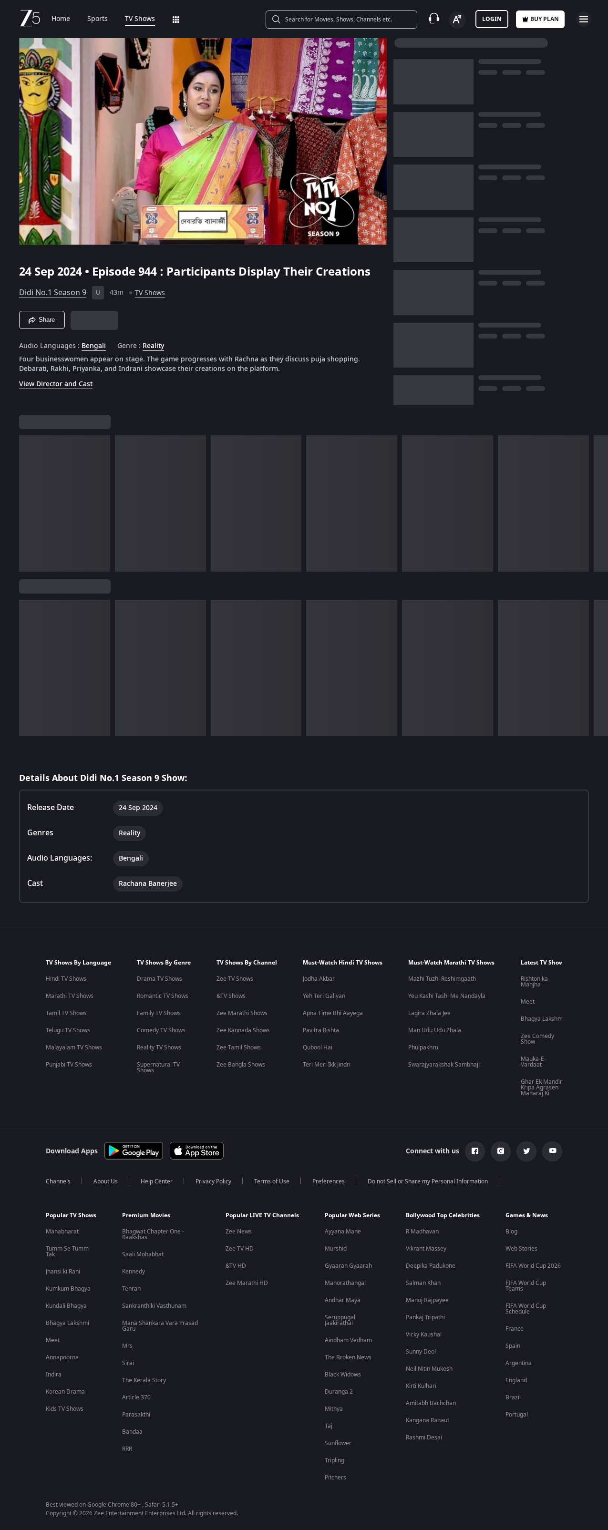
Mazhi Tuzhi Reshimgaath (442, 979)
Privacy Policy (213, 1181)
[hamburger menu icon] (583, 19)
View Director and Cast (56, 384)
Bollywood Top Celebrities (443, 1215)
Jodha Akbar (319, 979)
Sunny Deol (421, 1351)
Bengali (94, 346)
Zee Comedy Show (537, 1039)
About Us (105, 1181)
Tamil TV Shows (66, 1013)
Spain (512, 1346)
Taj (328, 1426)
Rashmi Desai (424, 1437)
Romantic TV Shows (162, 996)
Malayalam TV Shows (74, 1047)
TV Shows (140, 19)
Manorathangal (345, 1283)
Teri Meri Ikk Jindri (326, 1064)
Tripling (334, 1460)
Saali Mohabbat (143, 1254)
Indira (54, 1374)
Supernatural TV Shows (158, 1067)
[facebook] (475, 1151)
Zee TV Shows (234, 979)
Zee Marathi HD (247, 1283)
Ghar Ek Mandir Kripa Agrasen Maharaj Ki (541, 1088)
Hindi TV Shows (66, 979)
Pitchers (335, 1477)
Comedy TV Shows (161, 1030)
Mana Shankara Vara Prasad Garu (160, 1326)
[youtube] (552, 1151)
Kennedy (133, 1271)
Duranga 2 (339, 1391)
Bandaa (132, 1431)
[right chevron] (597, 503)
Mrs (127, 1346)
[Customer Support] (434, 19)
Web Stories (521, 1248)
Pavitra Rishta (321, 1030)
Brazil (513, 1397)
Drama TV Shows (159, 979)
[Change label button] (457, 20)
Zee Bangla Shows (240, 1064)
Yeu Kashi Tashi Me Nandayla (446, 996)
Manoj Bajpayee (427, 1300)
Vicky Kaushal (424, 1334)
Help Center (157, 1181)
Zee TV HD (240, 1248)
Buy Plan (544, 19)
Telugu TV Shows (68, 1030)
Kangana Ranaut (427, 1420)
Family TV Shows (159, 1013)
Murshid (336, 1248)
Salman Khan (423, 1283)
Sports (97, 19)
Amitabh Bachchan (431, 1403)
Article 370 (136, 1397)
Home (61, 19)
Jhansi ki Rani (63, 1271)
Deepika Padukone (430, 1266)
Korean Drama (65, 1391)
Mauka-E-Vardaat (533, 1062)
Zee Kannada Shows (243, 1030)
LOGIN (492, 19)
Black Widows (343, 1374)
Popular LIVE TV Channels (262, 1215)
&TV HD (236, 1266)
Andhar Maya (343, 1300)
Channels (58, 1181)
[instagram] (501, 1151)
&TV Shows (231, 996)
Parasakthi (136, 1414)
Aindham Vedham (348, 1340)
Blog (511, 1231)
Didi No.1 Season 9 (52, 292)
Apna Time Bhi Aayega (333, 1013)
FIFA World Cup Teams (525, 1286)
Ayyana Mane (343, 1231)
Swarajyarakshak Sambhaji (444, 1064)
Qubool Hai (317, 1047)
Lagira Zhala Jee (429, 1013)
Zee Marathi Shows (242, 1013)
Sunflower (338, 1443)
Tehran (131, 1288)
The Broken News (348, 1357)
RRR (127, 1449)
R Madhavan (422, 1231)
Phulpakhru (423, 1047)
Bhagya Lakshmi (542, 1019)
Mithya (334, 1409)
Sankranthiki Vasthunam (154, 1306)
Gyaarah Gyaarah (348, 1266)
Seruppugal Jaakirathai (340, 1320)
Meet (528, 1001)
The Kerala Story (144, 1380)
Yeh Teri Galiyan (324, 996)
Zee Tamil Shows (238, 1047)
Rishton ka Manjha (534, 982)
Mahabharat (62, 1231)
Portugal (516, 1414)
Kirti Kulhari (421, 1386)
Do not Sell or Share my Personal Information (428, 1181)
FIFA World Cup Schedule (525, 1309)
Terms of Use (271, 1181)
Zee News (239, 1231)
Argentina (518, 1363)
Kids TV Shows (64, 1409)
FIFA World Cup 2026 (533, 1266)
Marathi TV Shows (69, 996)
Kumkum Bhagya (68, 1288)
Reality (153, 346)
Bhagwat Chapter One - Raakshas (153, 1234)
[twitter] (526, 1151)
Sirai (128, 1363)
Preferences (328, 1181)
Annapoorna (62, 1357)
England (516, 1380)
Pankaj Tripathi (425, 1317)
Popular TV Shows (71, 1215)
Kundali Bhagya (66, 1306)
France (514, 1329)
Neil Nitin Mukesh (429, 1369)
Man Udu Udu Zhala (434, 1030)
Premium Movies (146, 1215)
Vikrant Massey (426, 1248)
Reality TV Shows (159, 1047)
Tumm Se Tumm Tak (67, 1251)
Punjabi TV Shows (69, 1064)
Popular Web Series (352, 1215)
